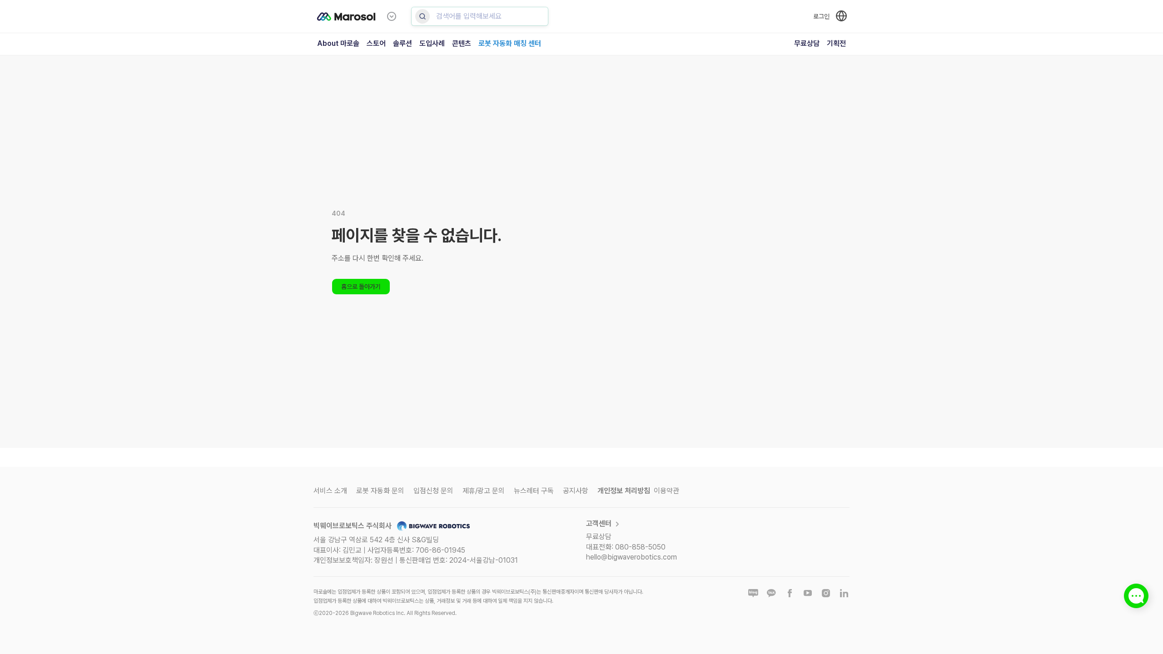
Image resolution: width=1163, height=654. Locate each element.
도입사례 (432, 43)
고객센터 (598, 523)
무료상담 (807, 43)
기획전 (836, 43)
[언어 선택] (841, 16)
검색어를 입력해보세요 (469, 16)
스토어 (376, 43)
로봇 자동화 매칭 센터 (509, 43)
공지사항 (575, 490)
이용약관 (666, 490)
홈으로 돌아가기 (361, 286)
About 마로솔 (338, 43)
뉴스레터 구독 (534, 490)
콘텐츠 (461, 43)
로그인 (821, 16)
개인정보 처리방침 (623, 490)
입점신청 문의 (433, 490)
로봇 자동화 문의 (380, 490)
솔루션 (402, 43)
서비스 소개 (330, 490)
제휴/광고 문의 (483, 490)
